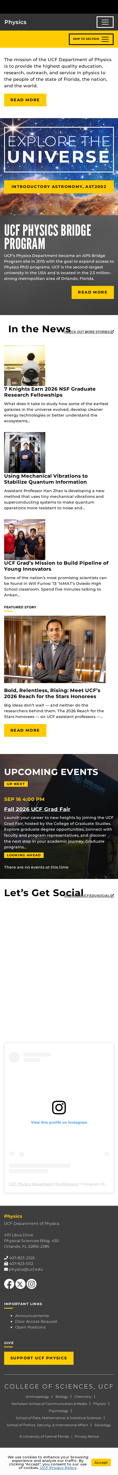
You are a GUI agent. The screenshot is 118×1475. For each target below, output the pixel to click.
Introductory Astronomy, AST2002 (59, 186)
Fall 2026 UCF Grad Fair (37, 809)
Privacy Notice (87, 1436)
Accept (101, 1462)
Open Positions (30, 1327)
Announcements (32, 1315)
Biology (61, 1397)
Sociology (102, 1425)
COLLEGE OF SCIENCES (49, 1386)
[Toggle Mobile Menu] (112, 6)
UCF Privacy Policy (58, 1467)
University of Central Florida (46, 1436)
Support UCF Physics (38, 1358)
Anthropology (37, 1397)
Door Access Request (36, 1321)
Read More (25, 99)
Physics (99, 1404)
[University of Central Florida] (41, 6)
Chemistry (83, 1397)
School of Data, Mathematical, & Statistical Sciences (58, 1418)
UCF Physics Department (31, 1184)
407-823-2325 (22, 1257)
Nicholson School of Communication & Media (49, 1404)
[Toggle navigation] (105, 22)
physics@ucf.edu (26, 1269)
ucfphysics (68, 1184)
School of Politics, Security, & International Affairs (47, 1425)
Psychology (58, 1411)
